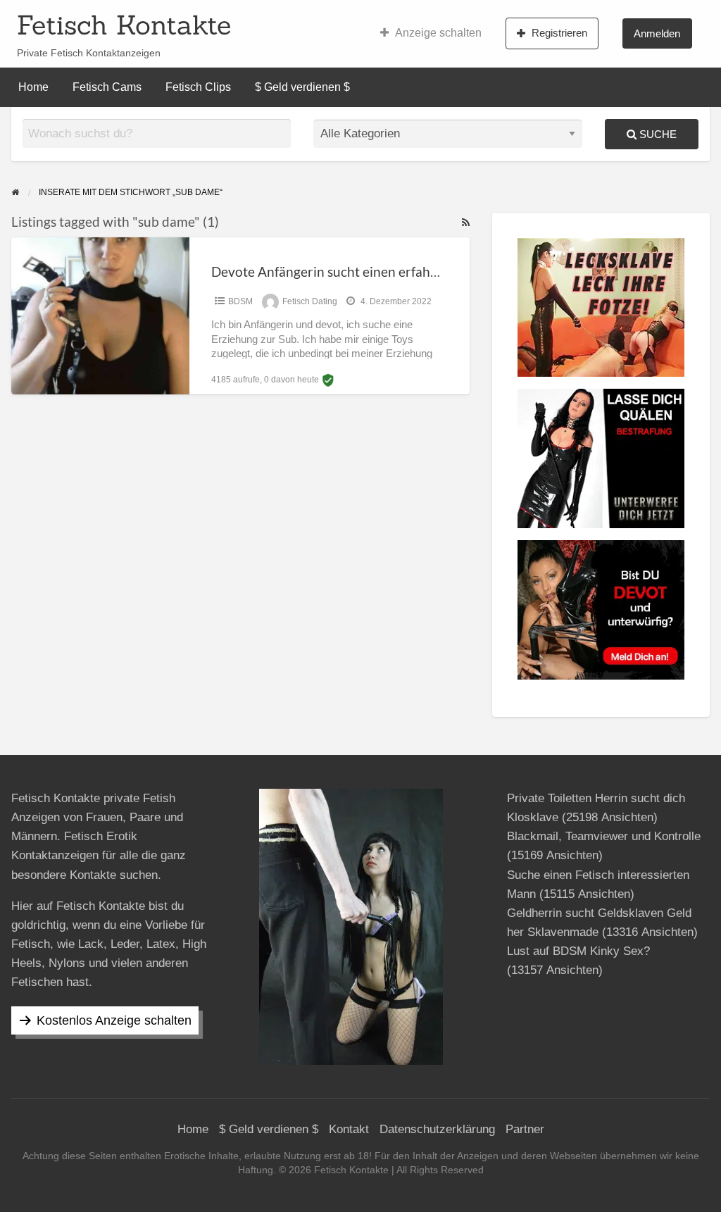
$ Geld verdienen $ (302, 87)
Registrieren (559, 33)
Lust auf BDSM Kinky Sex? (578, 951)
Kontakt (349, 1129)
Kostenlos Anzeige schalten (114, 1020)
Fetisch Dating (309, 301)
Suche (657, 134)
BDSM (240, 301)
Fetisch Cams (107, 87)
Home (33, 87)
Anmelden (657, 33)
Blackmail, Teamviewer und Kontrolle (604, 836)
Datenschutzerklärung (437, 1129)
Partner (525, 1129)
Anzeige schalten (438, 33)
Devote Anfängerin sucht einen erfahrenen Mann (357, 271)
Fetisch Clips (198, 87)
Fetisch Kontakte (124, 25)
